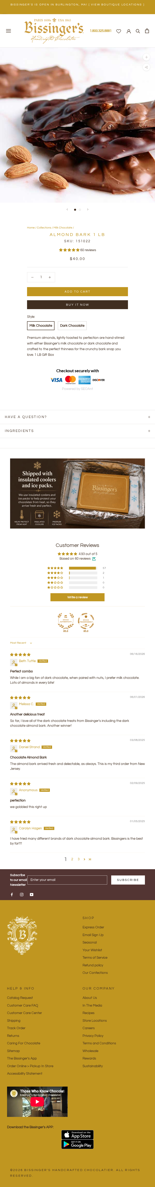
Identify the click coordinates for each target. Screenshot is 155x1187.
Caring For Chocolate (23, 1043)
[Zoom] (146, 57)
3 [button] (79, 859)
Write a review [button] (77, 597)
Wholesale (90, 1051)
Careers (89, 1028)
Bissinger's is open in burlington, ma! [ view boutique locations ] (77, 4)
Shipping (13, 1021)
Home (31, 227)
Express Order (93, 927)
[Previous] (67, 209)
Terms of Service (95, 958)
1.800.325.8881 (101, 31)
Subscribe (128, 880)
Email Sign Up (93, 935)
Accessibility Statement (24, 1073)
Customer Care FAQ (22, 1005)
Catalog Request (20, 998)
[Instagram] (21, 894)
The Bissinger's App (22, 1058)
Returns (13, 1036)
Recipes (88, 1013)
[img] (20, 655)
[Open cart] (147, 30)
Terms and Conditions (99, 1043)
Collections (44, 227)
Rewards (89, 1058)
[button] (69, 250)
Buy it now (77, 304)
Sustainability (93, 1066)
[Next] (87, 209)
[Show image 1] (75, 210)
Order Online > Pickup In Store (30, 1066)
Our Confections (95, 973)
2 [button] (72, 859)
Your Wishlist (92, 950)
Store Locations (95, 1021)
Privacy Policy (93, 1036)
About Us (90, 998)
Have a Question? (26, 417)
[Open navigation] (8, 31)
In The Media (92, 1005)
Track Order (16, 1028)
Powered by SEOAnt (77, 389)
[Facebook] (12, 894)
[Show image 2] (80, 210)
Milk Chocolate (62, 227)
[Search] (138, 31)
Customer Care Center (24, 1013)
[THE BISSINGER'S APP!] (77, 1135)
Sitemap (13, 1051)
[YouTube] (31, 894)
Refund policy (93, 965)
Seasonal (90, 942)
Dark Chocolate (72, 326)
